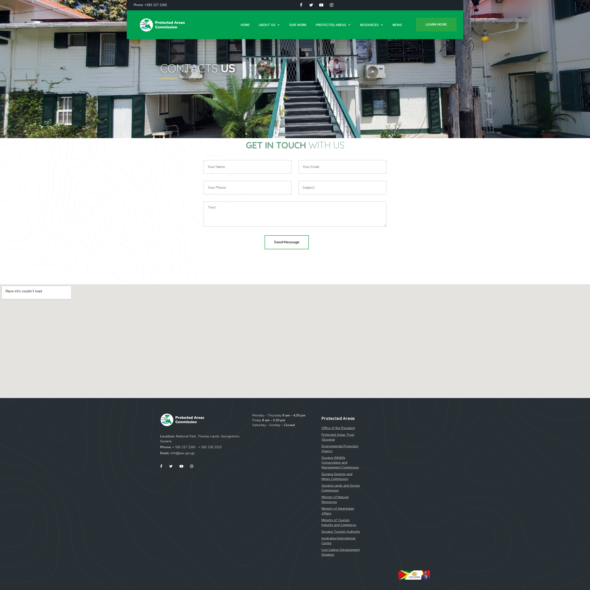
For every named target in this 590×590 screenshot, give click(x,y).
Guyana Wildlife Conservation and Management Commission (340, 463)
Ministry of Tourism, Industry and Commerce (339, 522)
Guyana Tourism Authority (341, 531)
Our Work (298, 25)
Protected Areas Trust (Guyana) (338, 437)
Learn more (436, 24)
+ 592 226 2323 (209, 447)
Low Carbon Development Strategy (341, 552)
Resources (369, 25)
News (397, 25)
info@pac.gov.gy (183, 453)
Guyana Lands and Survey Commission (341, 488)
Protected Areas (331, 25)
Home (245, 25)
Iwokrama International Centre (338, 540)
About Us (267, 25)
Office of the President (338, 428)
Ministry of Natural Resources (335, 499)
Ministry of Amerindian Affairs (338, 511)
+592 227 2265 (156, 5)
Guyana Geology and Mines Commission (337, 476)
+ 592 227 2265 (184, 447)
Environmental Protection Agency (340, 448)
